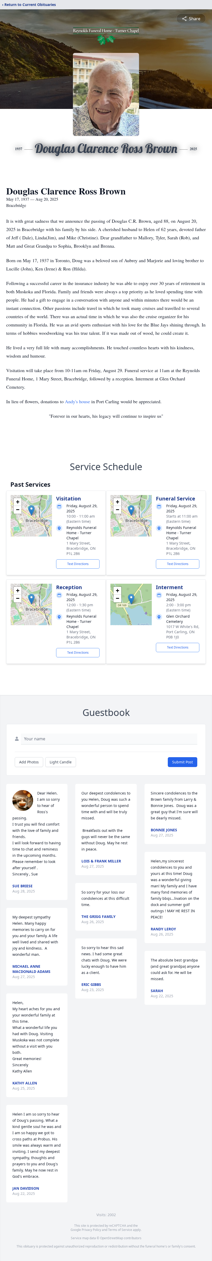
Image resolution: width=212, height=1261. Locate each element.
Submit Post (182, 762)
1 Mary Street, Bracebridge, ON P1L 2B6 (81, 548)
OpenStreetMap (111, 1238)
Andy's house (77, 401)
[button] (31, 510)
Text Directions (78, 564)
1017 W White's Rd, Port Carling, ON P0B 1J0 (182, 631)
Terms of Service (120, 1230)
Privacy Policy (91, 1230)
